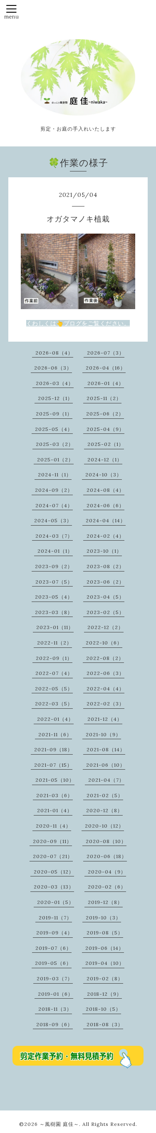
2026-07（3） (105, 353)
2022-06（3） (105, 673)
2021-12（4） (104, 719)
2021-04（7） (106, 780)
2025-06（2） (105, 413)
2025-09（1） (54, 413)
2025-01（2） (55, 459)
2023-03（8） (54, 612)
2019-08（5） (105, 932)
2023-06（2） (105, 582)
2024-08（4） (105, 490)
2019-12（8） (105, 902)
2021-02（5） (105, 795)
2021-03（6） (54, 795)
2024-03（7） (54, 536)
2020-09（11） (52, 841)
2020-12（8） (104, 810)
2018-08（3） (105, 1024)
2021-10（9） (103, 734)
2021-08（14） (106, 749)
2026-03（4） (55, 383)
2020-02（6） (107, 887)
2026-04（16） (106, 368)
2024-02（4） (105, 536)
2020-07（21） (53, 856)
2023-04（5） (105, 597)
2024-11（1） (55, 474)
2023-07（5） (54, 582)
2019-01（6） (55, 994)
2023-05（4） (54, 597)
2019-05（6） (53, 963)
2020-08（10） (106, 841)
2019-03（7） (55, 978)
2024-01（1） (55, 551)
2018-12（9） (104, 994)
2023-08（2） (105, 566)
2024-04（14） (106, 520)
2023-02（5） (105, 612)
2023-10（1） (104, 551)
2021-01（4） (54, 810)
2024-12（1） (104, 459)
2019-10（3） (103, 917)
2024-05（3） (53, 520)
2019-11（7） (55, 917)
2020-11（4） (53, 826)
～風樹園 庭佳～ (59, 1124)
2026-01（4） (105, 383)
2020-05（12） (54, 872)
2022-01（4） (55, 719)
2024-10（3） (103, 474)
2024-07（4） (54, 505)
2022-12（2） (105, 627)
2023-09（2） (54, 566)
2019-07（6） (53, 948)
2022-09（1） (54, 658)
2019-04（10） (104, 963)
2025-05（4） (54, 429)
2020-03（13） (54, 887)
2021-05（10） (54, 780)
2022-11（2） (54, 643)
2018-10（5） (103, 1009)
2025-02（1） (105, 444)
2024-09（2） (54, 490)
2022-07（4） (54, 673)
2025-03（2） (55, 444)
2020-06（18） (107, 856)
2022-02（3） (105, 703)
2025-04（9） (105, 429)
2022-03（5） (54, 703)
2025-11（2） (104, 398)
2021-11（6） (55, 734)
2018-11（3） (55, 1009)
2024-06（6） (105, 505)
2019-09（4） (54, 932)
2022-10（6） (104, 643)
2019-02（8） (105, 978)
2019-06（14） (104, 948)
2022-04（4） (105, 688)
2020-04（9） (107, 872)
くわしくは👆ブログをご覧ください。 (78, 323)
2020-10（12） (104, 826)
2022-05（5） (54, 688)
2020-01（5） (55, 902)
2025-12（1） (55, 398)
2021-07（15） (53, 765)
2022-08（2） (105, 658)
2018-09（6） (54, 1024)
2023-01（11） (55, 627)
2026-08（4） (54, 353)
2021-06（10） (105, 765)
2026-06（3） (53, 368)
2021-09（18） (53, 749)
